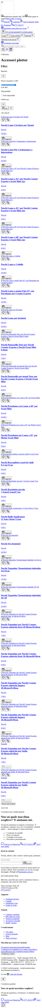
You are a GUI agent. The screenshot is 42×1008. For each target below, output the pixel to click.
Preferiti (7, 22)
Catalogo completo (12, 914)
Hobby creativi (11, 923)
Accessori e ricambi (13, 921)
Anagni (20, 947)
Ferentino (26, 947)
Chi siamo (9, 932)
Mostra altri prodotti (8, 804)
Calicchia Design (16, 974)
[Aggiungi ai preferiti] (3, 120)
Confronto (16, 22)
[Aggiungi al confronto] (8, 120)
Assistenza (11, 43)
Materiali (28, 36)
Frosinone (4, 947)
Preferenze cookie (8, 954)
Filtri (6, 109)
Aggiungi (8, 139)
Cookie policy (27, 949)
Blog (7, 936)
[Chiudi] (3, 979)
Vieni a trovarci (11, 938)
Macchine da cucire (13, 917)
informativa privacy (26, 872)
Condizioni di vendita (9, 949)
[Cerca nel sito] (3, 50)
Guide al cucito (11, 905)
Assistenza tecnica (12, 899)
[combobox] (14, 46)
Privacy (19, 949)
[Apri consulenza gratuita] (3, 1005)
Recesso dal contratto (14, 952)
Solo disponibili (9, 95)
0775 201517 (19, 25)
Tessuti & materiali (12, 919)
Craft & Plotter (16, 36)
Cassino (11, 947)
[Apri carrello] (10, 50)
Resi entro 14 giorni (14, 19)
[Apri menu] (3, 31)
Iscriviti (28, 864)
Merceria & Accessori (9, 40)
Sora (16, 947)
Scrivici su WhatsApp (12, 844)
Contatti (8, 901)
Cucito (4, 36)
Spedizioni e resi (12, 903)
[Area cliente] (7, 50)
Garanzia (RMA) (28, 952)
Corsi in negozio (12, 934)
